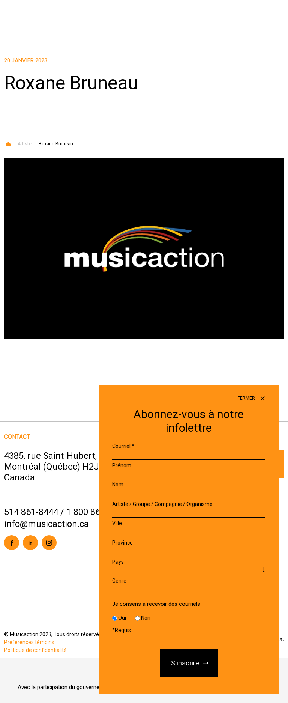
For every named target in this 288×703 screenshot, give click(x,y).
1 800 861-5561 (97, 512)
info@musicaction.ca (46, 524)
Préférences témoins (29, 642)
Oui (122, 618)
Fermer (247, 398)
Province (122, 543)
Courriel (123, 446)
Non (145, 618)
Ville (117, 523)
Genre (119, 581)
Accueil (8, 143)
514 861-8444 (31, 512)
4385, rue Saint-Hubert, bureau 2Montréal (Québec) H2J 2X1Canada (69, 466)
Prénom (121, 465)
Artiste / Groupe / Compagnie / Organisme (162, 504)
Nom (117, 485)
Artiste (25, 143)
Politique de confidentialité (35, 650)
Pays (118, 562)
